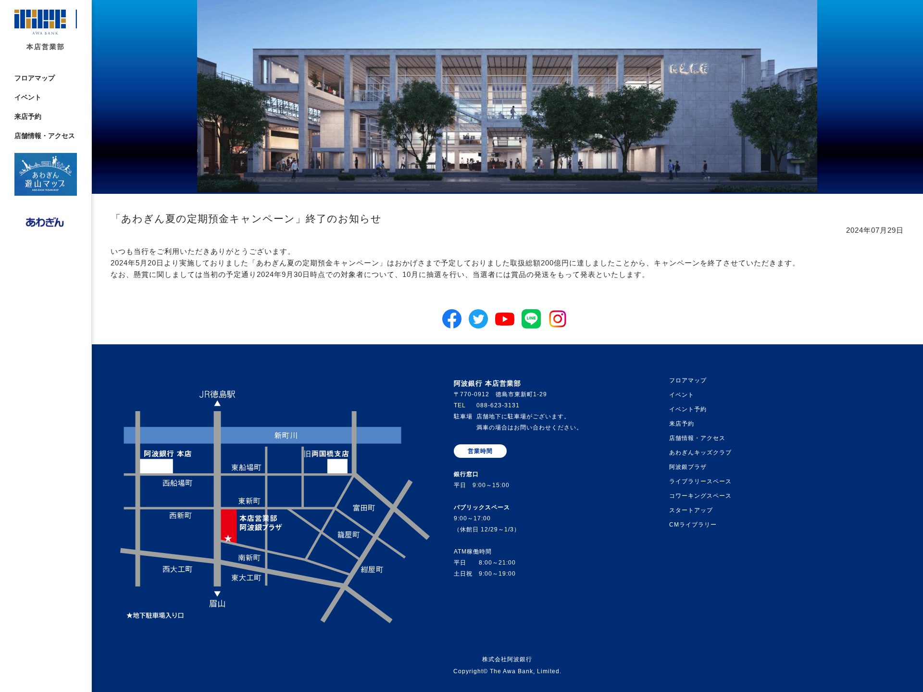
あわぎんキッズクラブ (700, 452)
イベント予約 (688, 409)
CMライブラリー (693, 524)
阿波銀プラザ (688, 467)
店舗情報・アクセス (44, 135)
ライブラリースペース (700, 481)
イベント (27, 97)
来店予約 (27, 116)
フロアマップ (34, 78)
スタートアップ (691, 510)
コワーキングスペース (700, 495)
